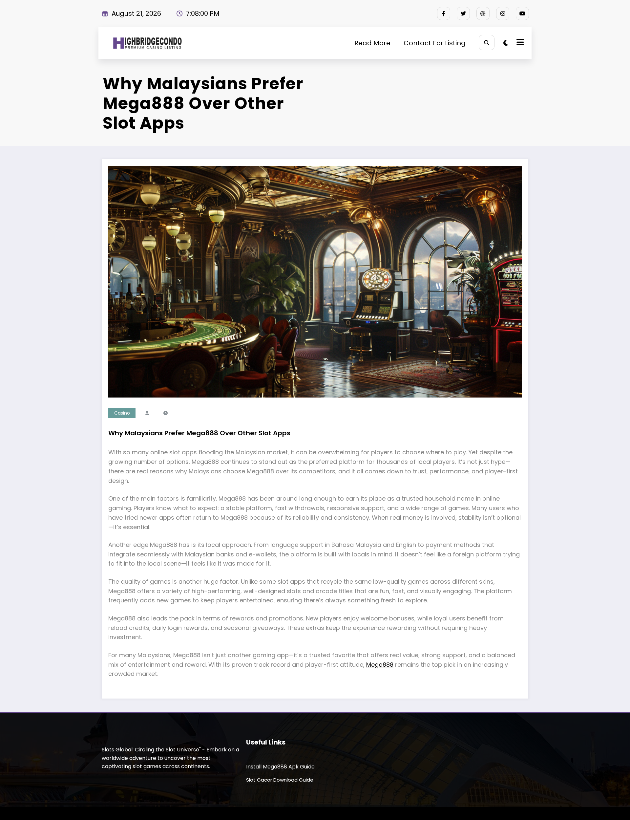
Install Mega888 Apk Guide (280, 766)
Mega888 (379, 664)
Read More (372, 43)
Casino (122, 413)
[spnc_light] (505, 43)
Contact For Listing (435, 43)
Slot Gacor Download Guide (279, 779)
